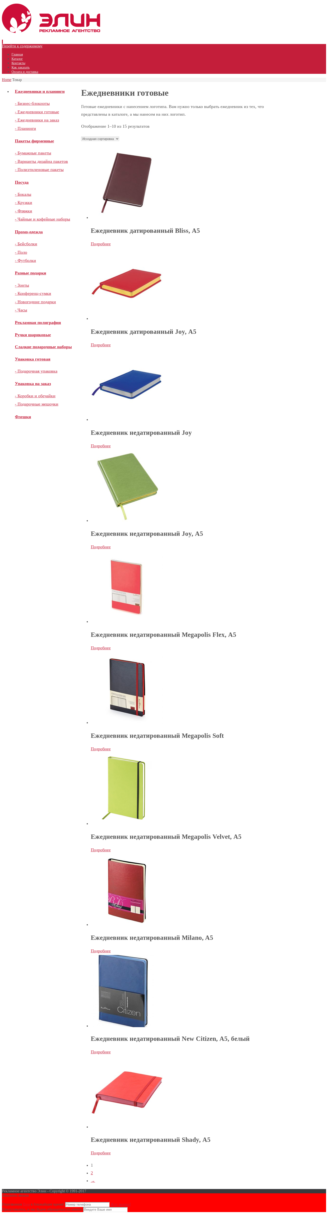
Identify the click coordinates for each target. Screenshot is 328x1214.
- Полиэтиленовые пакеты (39, 169)
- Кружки (23, 202)
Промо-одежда (29, 231)
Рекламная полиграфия (38, 322)
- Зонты (22, 285)
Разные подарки (30, 273)
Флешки (23, 416)
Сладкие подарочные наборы (43, 346)
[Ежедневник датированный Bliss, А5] (127, 217)
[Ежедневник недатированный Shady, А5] (127, 1126)
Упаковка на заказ (33, 383)
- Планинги (25, 128)
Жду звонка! (120, 1204)
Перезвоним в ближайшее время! (33, 1204)
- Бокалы (23, 194)
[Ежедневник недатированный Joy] (127, 419)
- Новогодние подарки (35, 301)
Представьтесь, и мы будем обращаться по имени (42, 1209)
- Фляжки (23, 211)
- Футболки (25, 260)
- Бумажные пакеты (33, 153)
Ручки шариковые (33, 334)
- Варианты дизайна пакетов (41, 161)
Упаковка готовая (32, 359)
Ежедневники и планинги (40, 91)
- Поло (21, 252)
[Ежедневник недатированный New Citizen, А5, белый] (122, 1025)
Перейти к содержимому (22, 46)
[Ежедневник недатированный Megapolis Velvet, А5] (127, 823)
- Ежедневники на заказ (37, 120)
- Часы (21, 310)
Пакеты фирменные (34, 141)
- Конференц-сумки (33, 293)
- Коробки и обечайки (35, 395)
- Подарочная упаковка (36, 371)
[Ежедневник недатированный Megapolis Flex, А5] (127, 621)
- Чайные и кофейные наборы (42, 219)
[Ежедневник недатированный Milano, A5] (127, 924)
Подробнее (101, 243)
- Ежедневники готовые (37, 111)
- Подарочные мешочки (36, 404)
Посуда (22, 182)
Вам (26, 1204)
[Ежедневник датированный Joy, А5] (127, 318)
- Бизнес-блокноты (32, 103)
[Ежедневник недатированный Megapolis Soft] (127, 722)
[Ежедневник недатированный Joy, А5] (127, 520)
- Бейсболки (26, 243)
